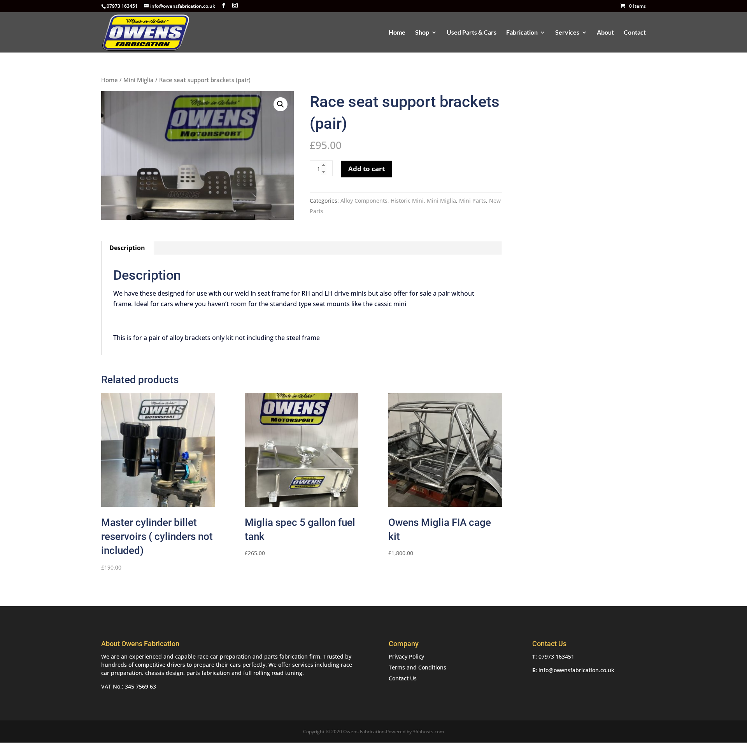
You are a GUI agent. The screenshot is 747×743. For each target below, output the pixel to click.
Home (397, 33)
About (605, 33)
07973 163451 (556, 656)
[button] (281, 104)
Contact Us (403, 678)
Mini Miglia (138, 80)
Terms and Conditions (417, 667)
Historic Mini (407, 200)
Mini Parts (472, 200)
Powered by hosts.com (415, 731)
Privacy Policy (406, 656)
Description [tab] (127, 248)
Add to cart (366, 168)
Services (567, 33)
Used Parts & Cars (471, 33)
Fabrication (522, 33)
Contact (635, 33)
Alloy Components (364, 200)
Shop (422, 33)
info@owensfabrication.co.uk (576, 670)
